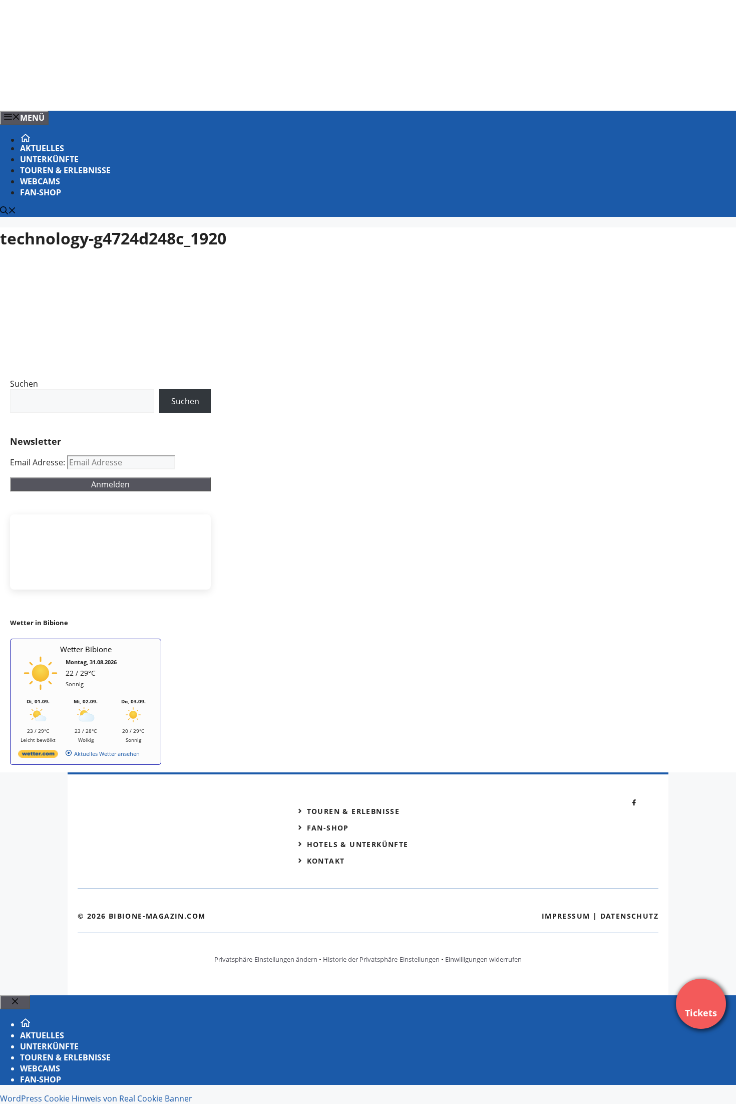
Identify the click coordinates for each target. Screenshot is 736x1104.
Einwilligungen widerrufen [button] (483, 959)
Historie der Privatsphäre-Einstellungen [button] (381, 959)
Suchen (24, 383)
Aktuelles (42, 148)
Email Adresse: (38, 462)
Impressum (566, 916)
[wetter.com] (38, 755)
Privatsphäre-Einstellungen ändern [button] (265, 959)
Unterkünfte (49, 159)
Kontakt (326, 861)
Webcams (40, 181)
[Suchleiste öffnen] (8, 211)
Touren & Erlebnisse (65, 170)
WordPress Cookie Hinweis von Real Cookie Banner (96, 1098)
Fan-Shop (40, 192)
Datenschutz (629, 916)
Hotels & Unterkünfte (358, 844)
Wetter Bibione (86, 649)
